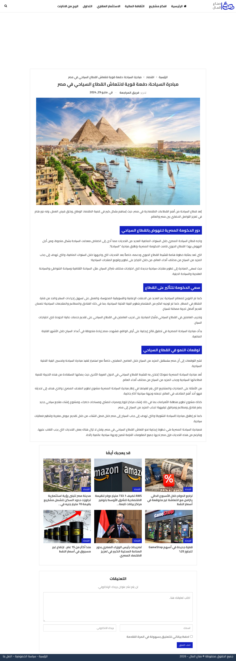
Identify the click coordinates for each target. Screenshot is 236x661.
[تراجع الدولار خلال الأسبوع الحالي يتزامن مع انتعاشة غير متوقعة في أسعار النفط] (169, 475)
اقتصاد (188, 489)
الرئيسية (177, 6)
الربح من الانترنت (67, 6)
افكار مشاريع (158, 6)
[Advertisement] (118, 40)
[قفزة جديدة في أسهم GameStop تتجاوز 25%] (169, 526)
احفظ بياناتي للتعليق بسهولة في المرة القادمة (157, 636)
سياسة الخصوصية (25, 656)
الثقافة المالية (135, 6)
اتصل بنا (7, 656)
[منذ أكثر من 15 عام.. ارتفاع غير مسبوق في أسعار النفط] (67, 526)
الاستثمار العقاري (108, 6)
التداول (87, 6)
